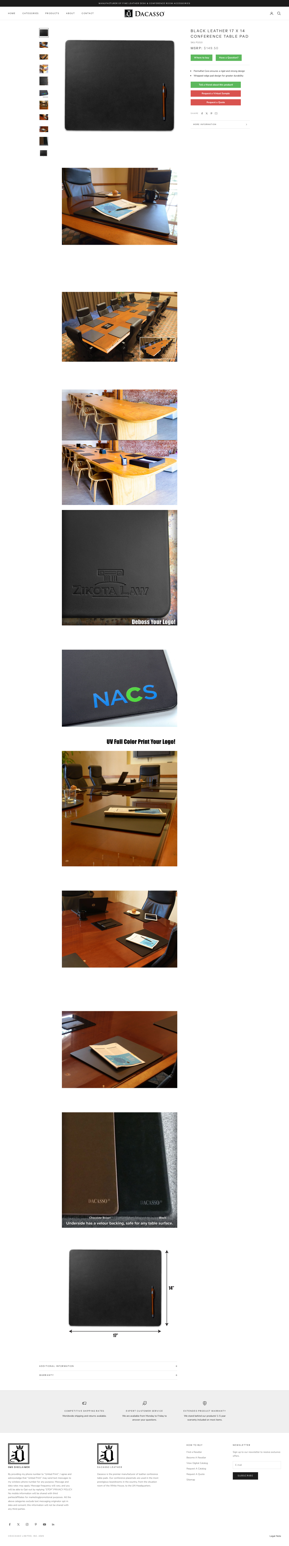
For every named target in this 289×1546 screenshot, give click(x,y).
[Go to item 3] (44, 57)
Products (52, 13)
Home (12, 13)
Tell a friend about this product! (216, 84)
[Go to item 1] (44, 32)
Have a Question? (228, 57)
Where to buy (201, 57)
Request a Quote (216, 102)
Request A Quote (195, 1474)
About (70, 13)
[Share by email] (216, 113)
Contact (88, 13)
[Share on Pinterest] (211, 113)
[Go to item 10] (44, 141)
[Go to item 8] (44, 117)
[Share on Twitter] (206, 113)
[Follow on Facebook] (9, 1524)
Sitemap (190, 1479)
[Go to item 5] (44, 81)
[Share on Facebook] (202, 113)
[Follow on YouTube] (44, 1524)
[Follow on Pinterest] (35, 1524)
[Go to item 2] (44, 45)
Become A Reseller (196, 1457)
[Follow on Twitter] (18, 1524)
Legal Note (275, 1536)
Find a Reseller (194, 1452)
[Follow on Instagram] (27, 1524)
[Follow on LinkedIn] (53, 1524)
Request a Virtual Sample (216, 93)
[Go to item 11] (44, 153)
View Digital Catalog (197, 1463)
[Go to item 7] (44, 105)
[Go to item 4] (44, 69)
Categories (30, 13)
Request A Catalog (196, 1468)
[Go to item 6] (44, 93)
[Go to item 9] (44, 129)
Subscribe (245, 1475)
